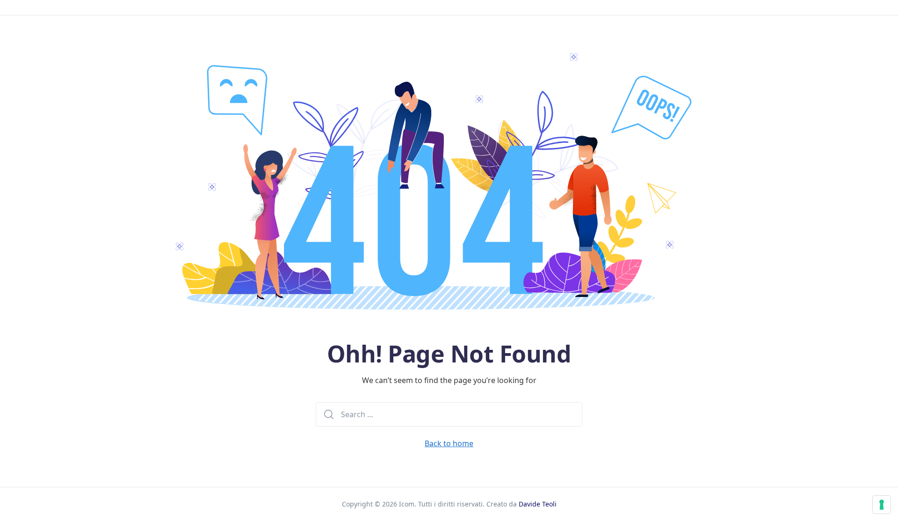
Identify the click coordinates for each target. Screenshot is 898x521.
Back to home (449, 443)
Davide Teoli (538, 503)
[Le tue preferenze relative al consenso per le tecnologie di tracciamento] (882, 505)
